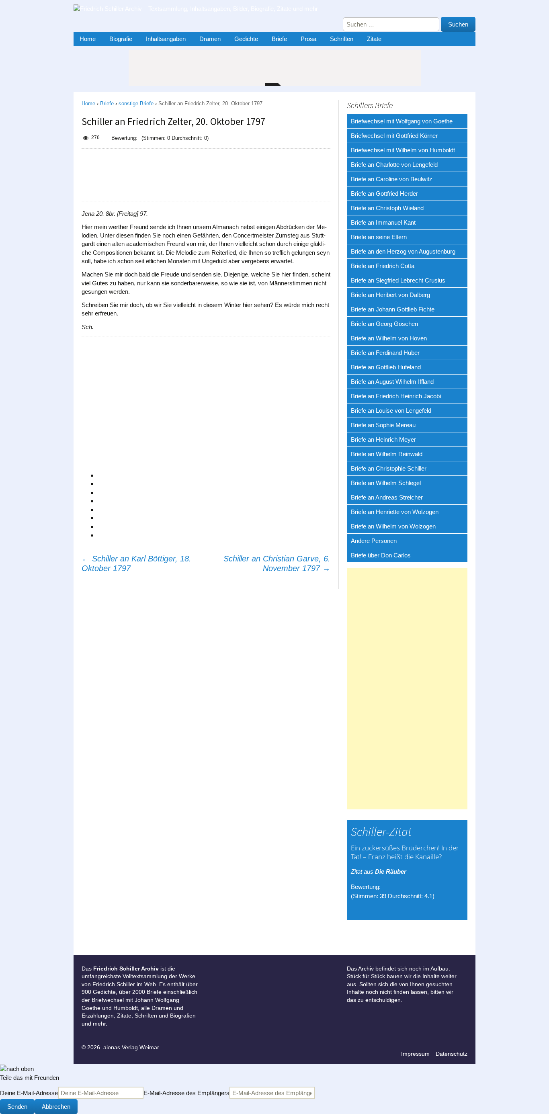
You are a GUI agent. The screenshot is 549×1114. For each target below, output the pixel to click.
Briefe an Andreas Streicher (387, 497)
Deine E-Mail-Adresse (29, 1092)
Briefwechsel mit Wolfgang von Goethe (402, 121)
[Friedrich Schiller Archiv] (202, 10)
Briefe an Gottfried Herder (384, 193)
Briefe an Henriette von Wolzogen (394, 511)
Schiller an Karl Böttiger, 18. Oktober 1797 (136, 563)
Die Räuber (390, 871)
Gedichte (246, 38)
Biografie (120, 38)
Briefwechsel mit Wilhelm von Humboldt (403, 150)
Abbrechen (56, 1106)
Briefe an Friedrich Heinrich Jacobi (396, 396)
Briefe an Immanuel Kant (383, 222)
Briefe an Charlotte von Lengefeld (394, 164)
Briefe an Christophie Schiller (388, 468)
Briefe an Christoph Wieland (387, 208)
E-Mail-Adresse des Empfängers (186, 1092)
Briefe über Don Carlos (381, 555)
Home (88, 38)
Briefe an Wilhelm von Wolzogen (393, 526)
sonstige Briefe (136, 103)
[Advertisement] (205, 175)
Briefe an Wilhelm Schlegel (386, 482)
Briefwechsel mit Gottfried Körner (394, 135)
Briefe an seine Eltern (379, 236)
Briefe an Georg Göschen (384, 323)
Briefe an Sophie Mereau (383, 425)
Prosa (308, 38)
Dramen (210, 38)
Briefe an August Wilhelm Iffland (392, 381)
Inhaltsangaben (166, 38)
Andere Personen (374, 540)
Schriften (341, 38)
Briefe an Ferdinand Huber (385, 352)
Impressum (415, 1054)
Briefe (279, 38)
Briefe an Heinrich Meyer (383, 439)
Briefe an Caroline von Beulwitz (391, 179)
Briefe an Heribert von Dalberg (390, 294)
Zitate (374, 38)
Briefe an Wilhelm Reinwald (386, 454)
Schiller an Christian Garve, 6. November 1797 (276, 563)
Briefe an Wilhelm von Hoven (389, 338)
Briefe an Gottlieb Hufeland (386, 367)
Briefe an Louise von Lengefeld (391, 410)
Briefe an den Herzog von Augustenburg (403, 251)
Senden (17, 1106)
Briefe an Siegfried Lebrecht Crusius (398, 280)
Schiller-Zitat (381, 831)
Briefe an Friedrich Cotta (382, 265)
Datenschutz (451, 1054)
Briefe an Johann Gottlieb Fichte (392, 309)
